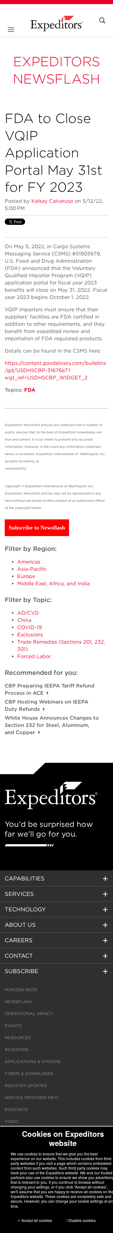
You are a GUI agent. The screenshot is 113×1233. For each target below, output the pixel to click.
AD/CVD (28, 613)
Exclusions (30, 635)
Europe (26, 576)
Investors (17, 1049)
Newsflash (18, 1001)
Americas (28, 562)
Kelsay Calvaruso (52, 201)
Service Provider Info (31, 1097)
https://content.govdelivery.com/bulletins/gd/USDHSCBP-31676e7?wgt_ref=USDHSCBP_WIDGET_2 (55, 370)
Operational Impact (28, 1013)
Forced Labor (34, 656)
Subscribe (21, 971)
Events (13, 1025)
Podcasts (16, 1109)
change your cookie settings (79, 1201)
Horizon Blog (21, 989)
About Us (20, 924)
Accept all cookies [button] (36, 1220)
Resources (18, 1037)
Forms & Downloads (29, 1073)
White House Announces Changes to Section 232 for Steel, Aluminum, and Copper (52, 725)
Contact (19, 955)
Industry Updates (26, 1085)
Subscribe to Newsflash (37, 527)
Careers (19, 940)
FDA (29, 390)
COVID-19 (29, 627)
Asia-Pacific (31, 569)
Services (19, 894)
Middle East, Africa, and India (53, 584)
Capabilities (25, 878)
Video (12, 1121)
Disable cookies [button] (82, 1220)
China (24, 620)
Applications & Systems (33, 1061)
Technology (25, 909)
